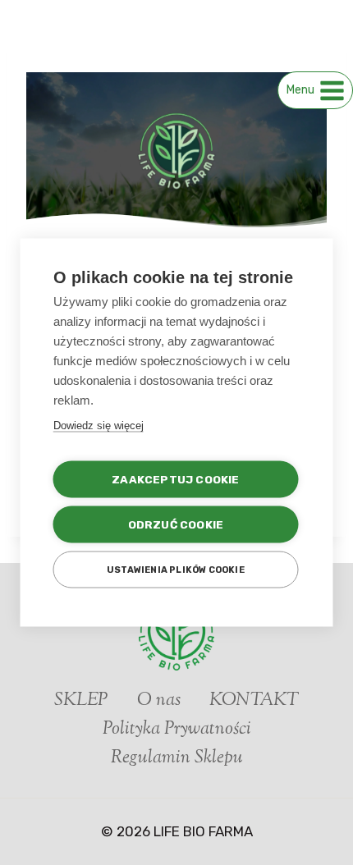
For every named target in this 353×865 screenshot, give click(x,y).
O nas (159, 701)
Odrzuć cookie (176, 524)
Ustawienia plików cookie (176, 570)
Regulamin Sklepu (177, 758)
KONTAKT (254, 701)
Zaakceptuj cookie (175, 479)
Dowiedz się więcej (98, 425)
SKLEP (81, 701)
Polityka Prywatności (177, 729)
